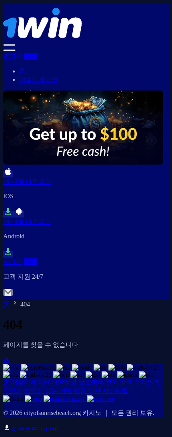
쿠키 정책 (119, 382)
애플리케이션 (38, 79)
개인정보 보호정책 (77, 382)
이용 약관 (87, 390)
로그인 (12, 56)
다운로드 (34, 429)
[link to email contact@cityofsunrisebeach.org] (8, 295)
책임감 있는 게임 (48, 390)
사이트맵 (115, 390)
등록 (30, 56)
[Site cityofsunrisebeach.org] (83, 40)
